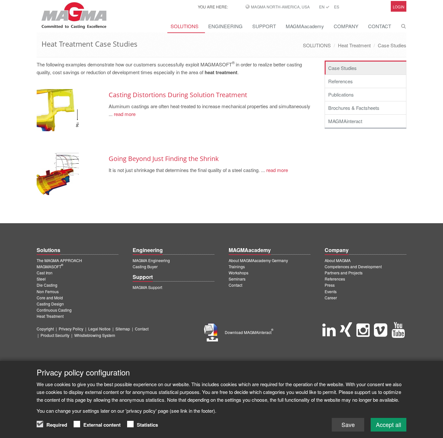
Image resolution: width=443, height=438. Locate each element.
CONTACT (379, 26)
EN (322, 6)
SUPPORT (264, 26)
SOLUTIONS (184, 26)
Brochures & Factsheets (353, 107)
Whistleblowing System (94, 335)
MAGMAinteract (345, 121)
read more (124, 113)
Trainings (237, 266)
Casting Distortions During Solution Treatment (178, 94)
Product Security (55, 335)
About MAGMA (338, 260)
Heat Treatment (354, 45)
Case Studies (392, 45)
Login (398, 7)
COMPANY (346, 26)
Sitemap (122, 328)
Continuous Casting (54, 310)
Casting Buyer (145, 266)
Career (331, 297)
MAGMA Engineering (151, 260)
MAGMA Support (147, 287)
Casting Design (50, 303)
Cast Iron (45, 272)
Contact (235, 285)
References (340, 81)
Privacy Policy (71, 328)
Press (330, 285)
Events (331, 291)
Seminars (237, 279)
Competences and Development (353, 266)
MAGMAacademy (305, 26)
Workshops (238, 272)
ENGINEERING (225, 26)
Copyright (45, 328)
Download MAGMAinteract (249, 332)
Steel (41, 279)
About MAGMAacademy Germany (258, 260)
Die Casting (47, 285)
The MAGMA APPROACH (59, 260)
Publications (341, 94)
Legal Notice (99, 328)
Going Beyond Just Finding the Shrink (164, 158)
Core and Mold (50, 297)
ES (336, 6)
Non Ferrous (48, 291)
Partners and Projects (344, 272)
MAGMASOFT (50, 266)
